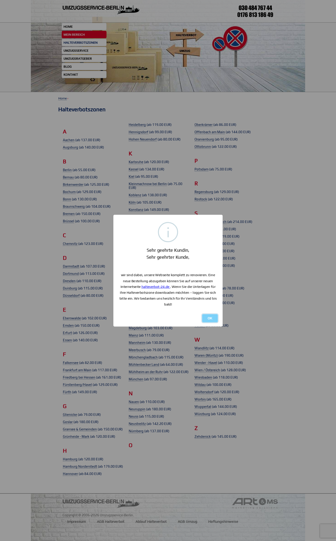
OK (210, 318)
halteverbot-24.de (155, 287)
